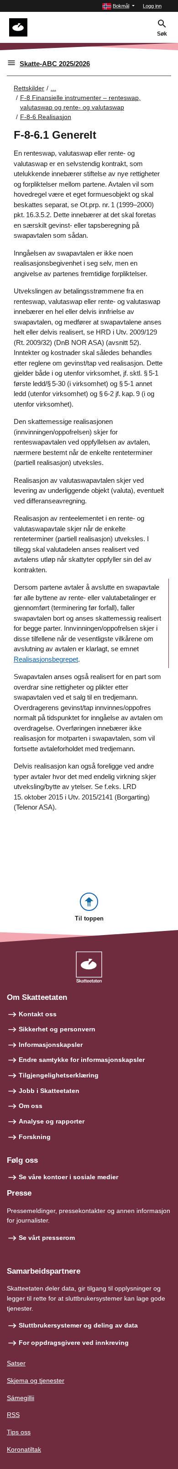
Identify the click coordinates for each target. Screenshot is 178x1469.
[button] (118, 6)
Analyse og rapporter (51, 1121)
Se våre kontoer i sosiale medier (68, 1177)
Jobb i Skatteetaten (49, 1090)
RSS (13, 1414)
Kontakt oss (38, 1014)
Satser (16, 1363)
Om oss (30, 1105)
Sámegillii (20, 1397)
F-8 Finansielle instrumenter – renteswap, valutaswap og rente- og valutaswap (80, 102)
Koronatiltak (24, 1449)
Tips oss (19, 1432)
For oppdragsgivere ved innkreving (74, 1342)
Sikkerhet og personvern (57, 1029)
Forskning (35, 1136)
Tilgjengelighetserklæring (59, 1075)
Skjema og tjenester (35, 1380)
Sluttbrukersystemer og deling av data (78, 1325)
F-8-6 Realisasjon (45, 116)
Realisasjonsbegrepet (46, 659)
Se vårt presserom (47, 1237)
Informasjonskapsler (51, 1044)
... (53, 88)
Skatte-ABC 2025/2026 (55, 64)
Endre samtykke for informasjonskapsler (82, 1059)
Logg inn (152, 6)
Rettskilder (29, 88)
